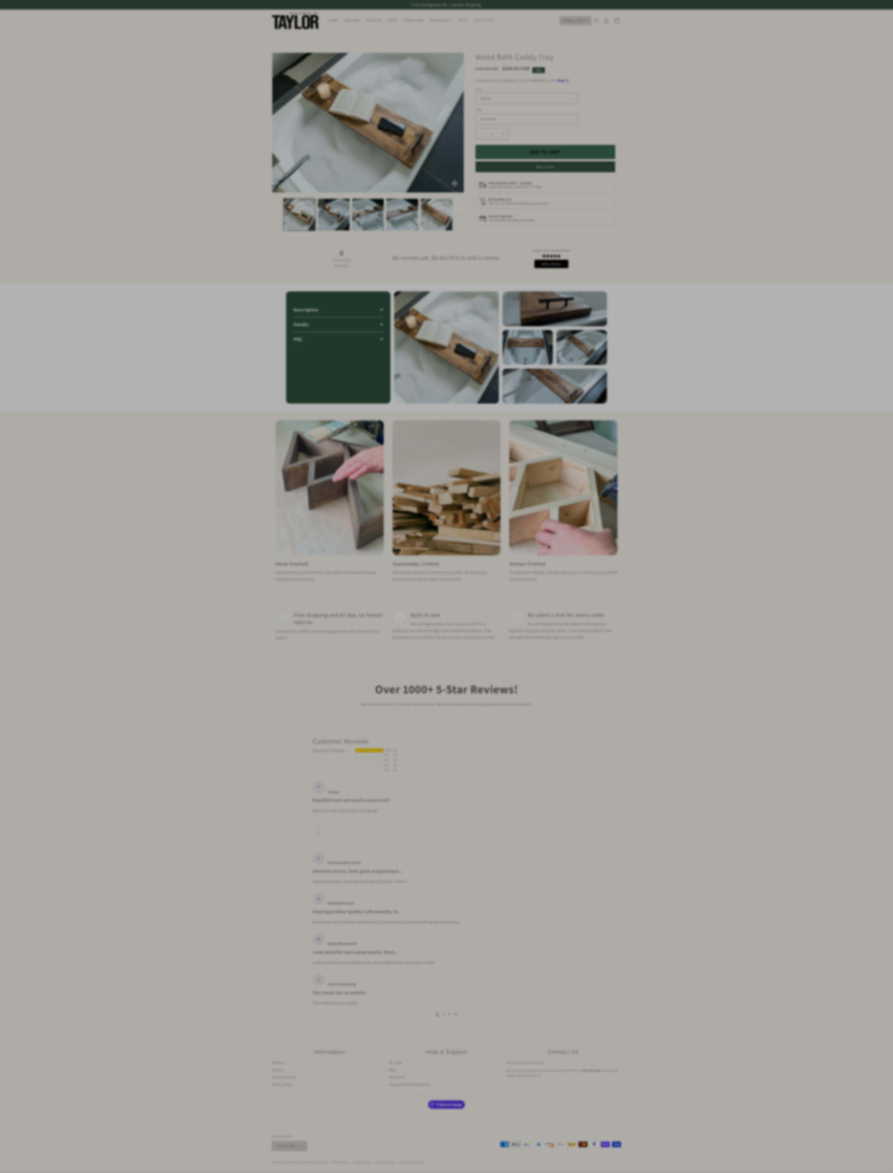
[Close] (525, 527)
